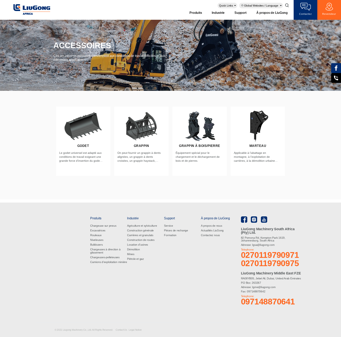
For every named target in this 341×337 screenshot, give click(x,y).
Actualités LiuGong (212, 230)
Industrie (218, 12)
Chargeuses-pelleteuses (105, 257)
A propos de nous (211, 225)
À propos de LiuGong (272, 12)
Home (57, 24)
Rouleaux (96, 235)
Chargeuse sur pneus (103, 225)
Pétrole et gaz (135, 258)
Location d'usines (137, 244)
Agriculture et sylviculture (142, 225)
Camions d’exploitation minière (108, 262)
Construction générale (140, 230)
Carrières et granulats (140, 235)
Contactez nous (210, 235)
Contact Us (121, 330)
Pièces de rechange (176, 230)
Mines (130, 254)
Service (168, 225)
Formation (170, 235)
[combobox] (227, 5)
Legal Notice (135, 330)
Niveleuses (96, 239)
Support (240, 12)
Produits (195, 12)
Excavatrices (97, 230)
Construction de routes (141, 239)
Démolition (133, 249)
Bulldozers (96, 244)
